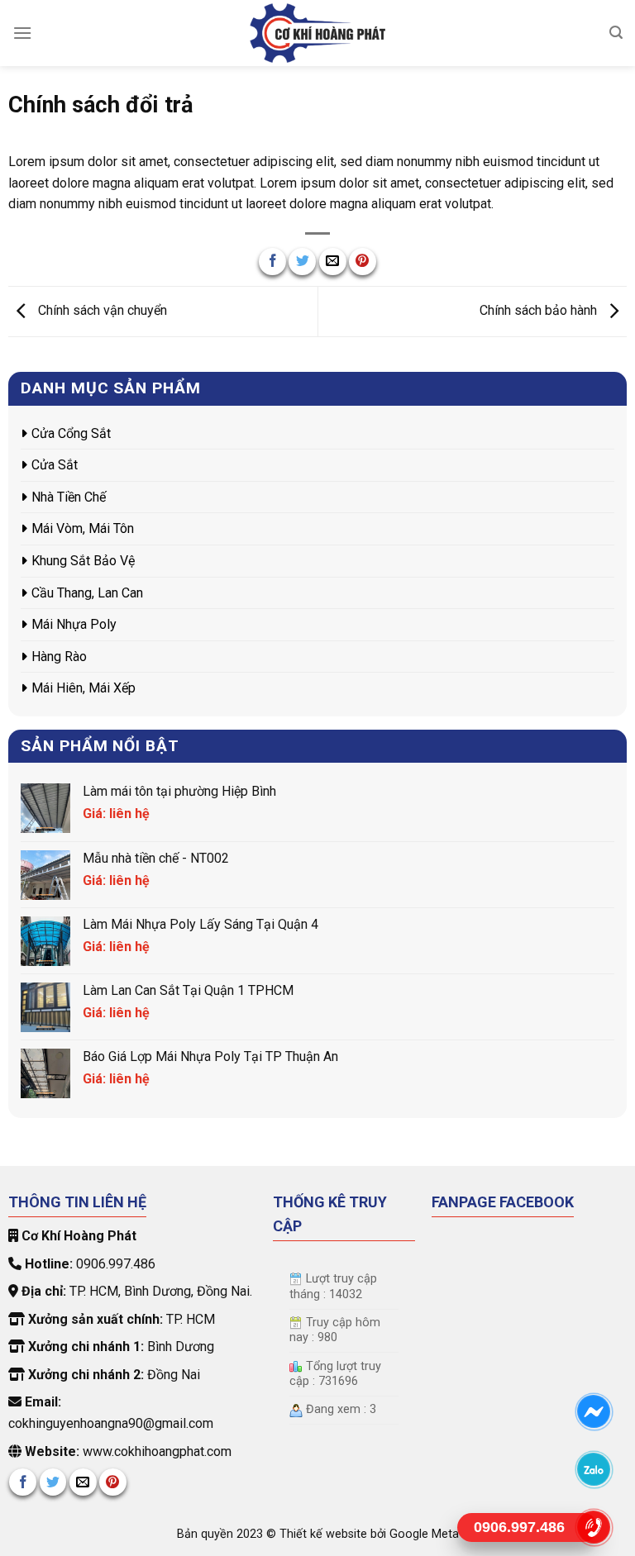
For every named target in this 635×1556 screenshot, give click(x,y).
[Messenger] (594, 1411)
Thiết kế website (324, 1534)
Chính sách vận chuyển (101, 310)
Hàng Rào (59, 656)
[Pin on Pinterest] (362, 261)
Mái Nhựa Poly (74, 624)
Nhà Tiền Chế (68, 497)
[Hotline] (594, 1527)
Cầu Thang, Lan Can (87, 593)
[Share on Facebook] (272, 261)
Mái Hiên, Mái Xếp (83, 688)
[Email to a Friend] (332, 261)
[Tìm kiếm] (616, 33)
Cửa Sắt (54, 465)
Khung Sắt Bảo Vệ (83, 561)
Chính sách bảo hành (540, 310)
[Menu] (22, 32)
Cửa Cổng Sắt (71, 433)
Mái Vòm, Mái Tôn (82, 528)
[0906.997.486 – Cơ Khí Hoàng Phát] (317, 33)
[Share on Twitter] (302, 261)
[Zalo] (594, 1469)
